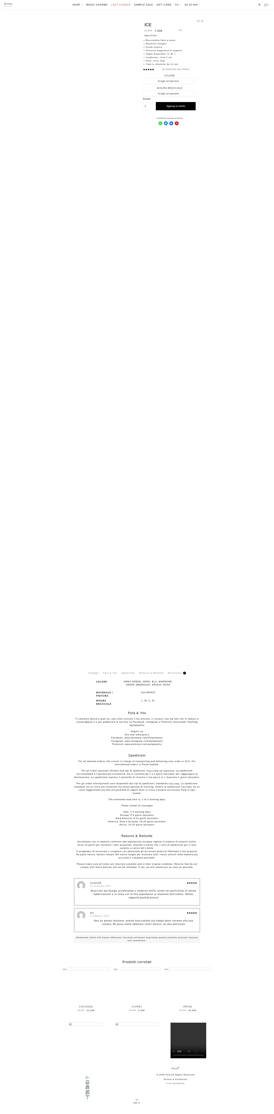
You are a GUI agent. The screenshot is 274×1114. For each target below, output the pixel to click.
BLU (154, 681)
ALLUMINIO (148, 692)
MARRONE (165, 681)
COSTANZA (86, 1006)
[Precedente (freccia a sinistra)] (134, 1109)
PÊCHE (187, 1006)
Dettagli (94, 673)
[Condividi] (134, 1106)
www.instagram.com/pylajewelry (144, 741)
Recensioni (175, 673)
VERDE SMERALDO (138, 684)
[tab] (94, 670)
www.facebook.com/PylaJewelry (143, 737)
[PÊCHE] (188, 985)
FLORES (137, 1006)
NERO (146, 681)
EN (136, 1103)
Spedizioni (128, 673)
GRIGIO (156, 684)
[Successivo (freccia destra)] (140, 1109)
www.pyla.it (142, 734)
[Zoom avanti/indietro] (147, 1106)
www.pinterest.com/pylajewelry (143, 744)
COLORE (169, 75)
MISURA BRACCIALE (170, 88)
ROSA (166, 684)
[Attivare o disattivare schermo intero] (140, 1106)
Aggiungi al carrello (175, 106)
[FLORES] (137, 985)
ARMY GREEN (132, 681)
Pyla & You (110, 673)
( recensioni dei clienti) (175, 69)
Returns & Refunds (151, 673)
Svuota (147, 98)
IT (137, 1100)
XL (153, 700)
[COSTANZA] (86, 985)
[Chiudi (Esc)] (127, 1106)
